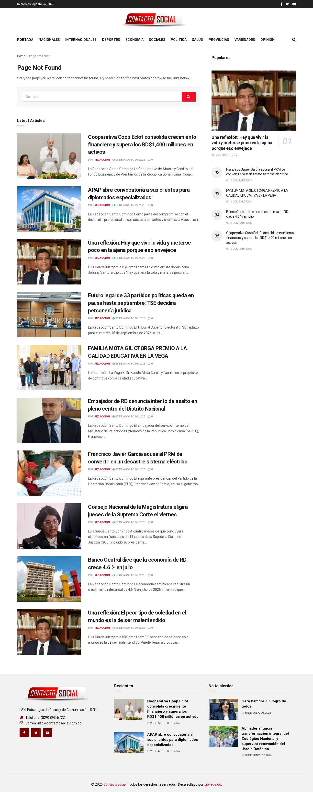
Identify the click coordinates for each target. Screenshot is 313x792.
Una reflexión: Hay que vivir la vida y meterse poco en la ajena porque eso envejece (242, 143)
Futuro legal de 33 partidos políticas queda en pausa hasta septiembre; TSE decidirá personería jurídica (141, 303)
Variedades (245, 40)
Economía (134, 40)
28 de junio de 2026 (257, 755)
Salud (197, 40)
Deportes (111, 40)
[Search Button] (189, 97)
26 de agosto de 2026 (130, 159)
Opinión (267, 40)
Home (21, 56)
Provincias (219, 40)
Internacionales (81, 40)
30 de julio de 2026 (257, 712)
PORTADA (25, 40)
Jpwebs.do (212, 784)
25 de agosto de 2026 (130, 318)
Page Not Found (39, 56)
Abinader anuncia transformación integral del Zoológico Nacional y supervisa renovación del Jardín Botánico (265, 738)
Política (179, 40)
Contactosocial (114, 784)
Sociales (157, 40)
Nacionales (49, 40)
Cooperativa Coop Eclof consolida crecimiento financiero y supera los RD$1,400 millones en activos (142, 144)
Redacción (102, 159)
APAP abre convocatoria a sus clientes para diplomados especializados (172, 739)
